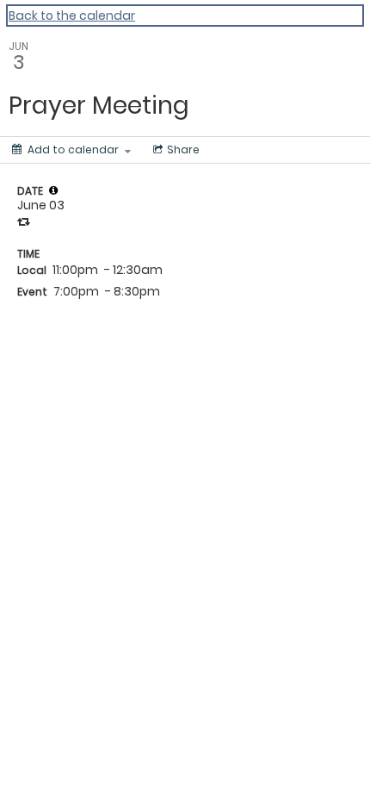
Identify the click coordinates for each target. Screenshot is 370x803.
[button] (53, 190)
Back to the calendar (72, 15)
